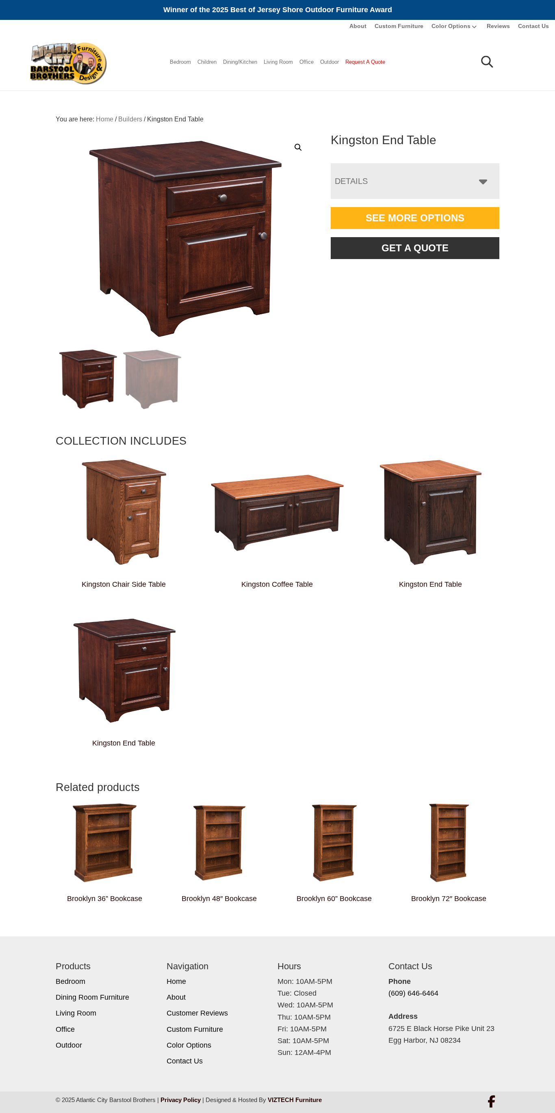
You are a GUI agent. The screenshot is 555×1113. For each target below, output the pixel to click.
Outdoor (329, 62)
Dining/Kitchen (240, 62)
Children (207, 62)
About (357, 26)
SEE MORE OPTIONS (415, 217)
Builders (130, 119)
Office (306, 62)
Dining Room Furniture (92, 997)
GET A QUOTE (415, 247)
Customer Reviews (197, 1013)
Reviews (498, 26)
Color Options (450, 26)
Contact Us (533, 26)
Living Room (278, 62)
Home (176, 981)
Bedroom (180, 62)
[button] (298, 147)
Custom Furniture (399, 26)
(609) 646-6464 (413, 993)
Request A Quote (365, 62)
